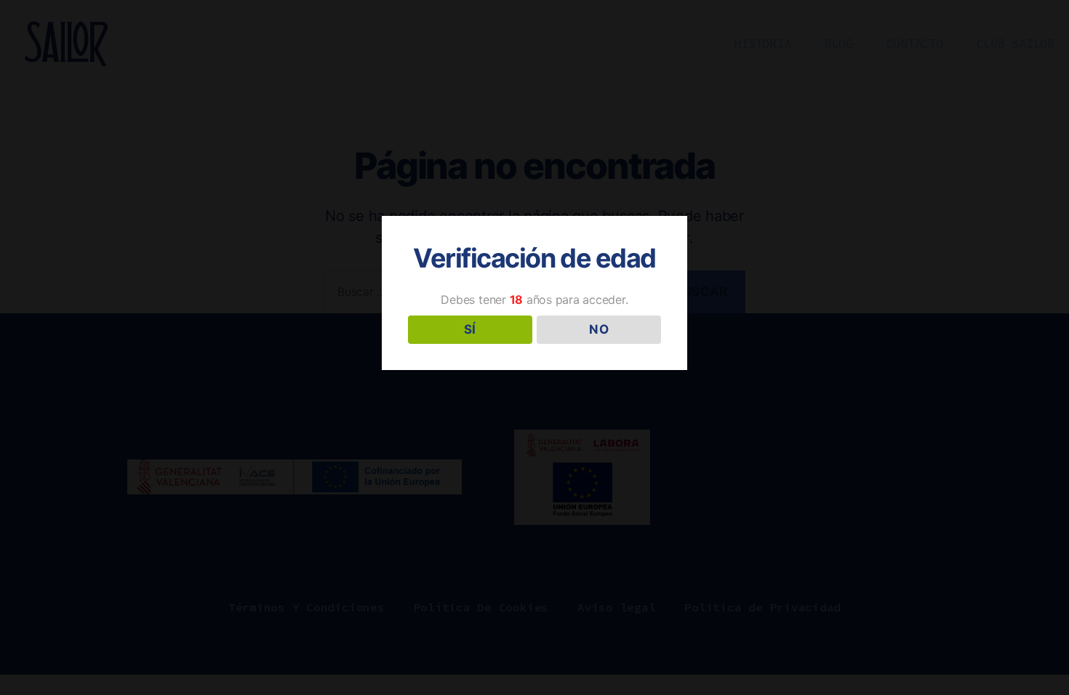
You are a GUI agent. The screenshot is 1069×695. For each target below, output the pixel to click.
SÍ (470, 329)
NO (599, 329)
